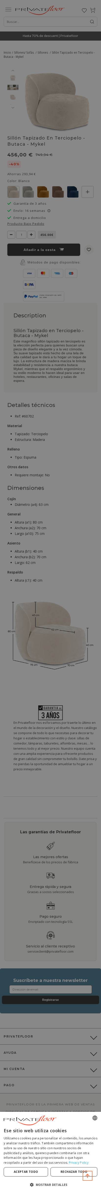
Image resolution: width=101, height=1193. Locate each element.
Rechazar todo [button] (74, 1172)
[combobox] (94, 1118)
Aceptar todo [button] (26, 1172)
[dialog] (50, 1152)
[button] (50, 1184)
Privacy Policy (78, 1163)
